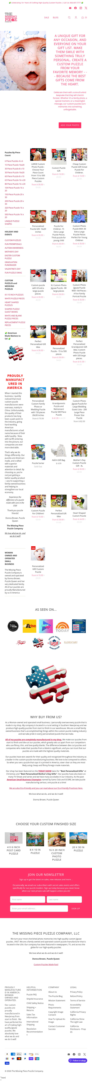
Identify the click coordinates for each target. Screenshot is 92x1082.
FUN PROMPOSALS (13, 244)
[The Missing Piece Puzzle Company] (19, 17)
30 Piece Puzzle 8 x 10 (14, 168)
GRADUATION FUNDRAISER (11, 263)
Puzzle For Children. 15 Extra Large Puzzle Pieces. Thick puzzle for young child (59, 233)
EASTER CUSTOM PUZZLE (12, 257)
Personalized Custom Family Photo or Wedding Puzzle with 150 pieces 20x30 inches (38, 408)
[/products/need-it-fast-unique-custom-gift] (38, 154)
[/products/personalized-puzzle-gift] (38, 216)
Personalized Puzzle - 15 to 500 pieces (59, 351)
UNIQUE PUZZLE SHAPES (12, 222)
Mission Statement (56, 1000)
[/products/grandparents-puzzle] (59, 393)
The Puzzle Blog (55, 996)
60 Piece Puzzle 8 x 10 (14, 176)
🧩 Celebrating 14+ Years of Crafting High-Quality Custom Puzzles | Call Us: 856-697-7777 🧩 (46, 3)
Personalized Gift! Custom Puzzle (38, 569)
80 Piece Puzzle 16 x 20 (15, 184)
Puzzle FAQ (32, 994)
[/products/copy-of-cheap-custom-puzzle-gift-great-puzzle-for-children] (38, 501)
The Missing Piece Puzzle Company (27, 1071)
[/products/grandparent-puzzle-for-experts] (79, 331)
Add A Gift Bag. (58, 460)
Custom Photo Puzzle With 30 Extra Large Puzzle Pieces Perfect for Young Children (79, 233)
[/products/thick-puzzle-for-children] (79, 216)
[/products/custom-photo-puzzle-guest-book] (79, 275)
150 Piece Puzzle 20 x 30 (14, 196)
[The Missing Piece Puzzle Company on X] (86, 8)
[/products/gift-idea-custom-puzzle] (38, 331)
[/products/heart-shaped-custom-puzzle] (79, 502)
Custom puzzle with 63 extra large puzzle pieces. (38, 289)
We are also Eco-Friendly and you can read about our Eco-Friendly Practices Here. (46, 788)
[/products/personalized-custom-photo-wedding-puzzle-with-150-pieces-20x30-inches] (38, 392)
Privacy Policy (76, 992)
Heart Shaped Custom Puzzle (79, 514)
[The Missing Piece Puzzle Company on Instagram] (80, 8)
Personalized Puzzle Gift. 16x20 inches (38, 229)
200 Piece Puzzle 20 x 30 (14, 202)
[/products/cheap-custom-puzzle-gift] (79, 154)
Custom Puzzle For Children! (38, 512)
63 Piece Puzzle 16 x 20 (15, 180)
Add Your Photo (70, 125)
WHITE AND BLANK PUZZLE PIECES (13, 317)
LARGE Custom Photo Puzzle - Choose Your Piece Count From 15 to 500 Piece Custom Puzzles (38, 173)
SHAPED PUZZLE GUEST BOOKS (12, 310)
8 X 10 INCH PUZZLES (14, 294)
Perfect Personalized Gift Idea (38, 344)
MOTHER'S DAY (11, 251)
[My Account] (76, 17)
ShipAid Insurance (35, 999)
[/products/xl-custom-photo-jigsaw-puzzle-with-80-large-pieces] (59, 275)
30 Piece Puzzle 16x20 (14, 172)
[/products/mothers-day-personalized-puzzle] (79, 450)
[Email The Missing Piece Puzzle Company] (70, 8)
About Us (52, 992)
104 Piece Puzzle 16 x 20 (14, 189)
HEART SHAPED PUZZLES (12, 304)
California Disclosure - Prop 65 (78, 1029)
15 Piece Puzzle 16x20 (14, 165)
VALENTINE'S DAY (12, 269)
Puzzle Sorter (38, 463)
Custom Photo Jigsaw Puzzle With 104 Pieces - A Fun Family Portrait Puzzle (79, 291)
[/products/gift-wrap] (59, 450)
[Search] (69, 17)
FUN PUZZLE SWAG (13, 272)
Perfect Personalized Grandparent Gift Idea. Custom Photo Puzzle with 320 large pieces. (79, 350)
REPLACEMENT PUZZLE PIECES (15, 324)
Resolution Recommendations (35, 1032)
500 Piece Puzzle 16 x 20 (14, 216)
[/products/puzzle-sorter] (38, 452)
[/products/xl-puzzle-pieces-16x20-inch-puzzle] (38, 275)
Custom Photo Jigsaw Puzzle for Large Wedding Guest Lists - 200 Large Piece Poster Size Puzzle (79, 409)
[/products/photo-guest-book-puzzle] (79, 392)
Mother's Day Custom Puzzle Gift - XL (79, 463)
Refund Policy (76, 996)
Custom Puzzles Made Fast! (46, 964)
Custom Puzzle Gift (58, 169)
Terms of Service (77, 1000)
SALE (46, 17)
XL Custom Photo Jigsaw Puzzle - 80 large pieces (58, 288)
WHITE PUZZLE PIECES (15, 298)
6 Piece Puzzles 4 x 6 (14, 161)
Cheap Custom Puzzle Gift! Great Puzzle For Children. (79, 168)
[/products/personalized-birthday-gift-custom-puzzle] (38, 554)
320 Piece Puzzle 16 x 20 (14, 209)
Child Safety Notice (35, 1003)
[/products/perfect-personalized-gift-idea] (59, 501)
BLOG (55, 17)
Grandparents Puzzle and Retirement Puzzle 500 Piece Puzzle (58, 409)
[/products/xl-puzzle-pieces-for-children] (59, 216)
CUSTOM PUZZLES (13, 240)
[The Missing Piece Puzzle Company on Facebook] (75, 8)
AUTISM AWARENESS (14, 248)
